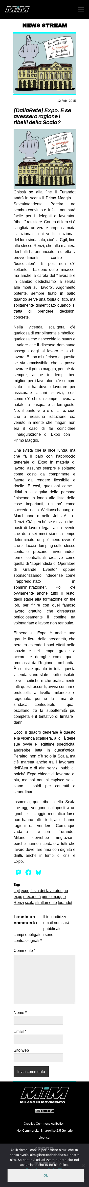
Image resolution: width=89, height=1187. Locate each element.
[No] (82, 1165)
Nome (20, 1012)
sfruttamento (46, 902)
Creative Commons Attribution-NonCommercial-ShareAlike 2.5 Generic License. (45, 1130)
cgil (17, 891)
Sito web (21, 1050)
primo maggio (54, 897)
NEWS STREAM (44, 26)
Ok (46, 1175)
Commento (24, 950)
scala (29, 902)
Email (20, 1031)
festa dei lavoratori (46, 891)
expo (25, 891)
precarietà (32, 897)
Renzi (19, 902)
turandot (65, 902)
